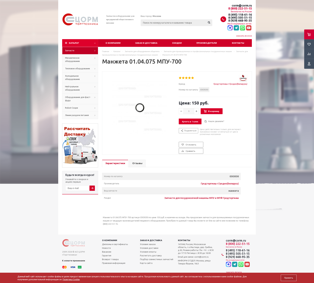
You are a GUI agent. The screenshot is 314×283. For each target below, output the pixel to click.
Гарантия (106, 255)
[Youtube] (248, 28)
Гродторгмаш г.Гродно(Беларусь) (230, 84)
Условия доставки (149, 248)
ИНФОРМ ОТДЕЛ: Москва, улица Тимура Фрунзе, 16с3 (194, 262)
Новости (106, 248)
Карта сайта (146, 263)
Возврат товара (110, 259)
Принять (288, 278)
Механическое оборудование (72, 59)
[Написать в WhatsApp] (242, 28)
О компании (113, 43)
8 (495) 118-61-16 (240, 14)
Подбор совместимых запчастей (156, 259)
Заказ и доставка (146, 43)
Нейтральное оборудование (72, 88)
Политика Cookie (71, 279)
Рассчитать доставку (151, 255)
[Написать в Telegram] (236, 28)
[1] (180, 78)
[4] (189, 78)
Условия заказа (148, 244)
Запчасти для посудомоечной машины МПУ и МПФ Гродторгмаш (202, 198)
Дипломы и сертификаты (115, 244)
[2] (183, 78)
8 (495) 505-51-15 (240, 17)
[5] (192, 78)
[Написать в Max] (230, 28)
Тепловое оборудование (77, 68)
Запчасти (69, 50)
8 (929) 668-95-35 (240, 20)
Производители (206, 43)
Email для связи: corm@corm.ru (193, 257)
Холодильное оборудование (72, 77)
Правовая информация (113, 263)
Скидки (177, 43)
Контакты (238, 43)
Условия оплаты (148, 252)
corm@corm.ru (242, 5)
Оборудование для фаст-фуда (78, 99)
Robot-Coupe (71, 108)
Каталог (74, 43)
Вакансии (106, 252)
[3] (186, 78)
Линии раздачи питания (77, 115)
